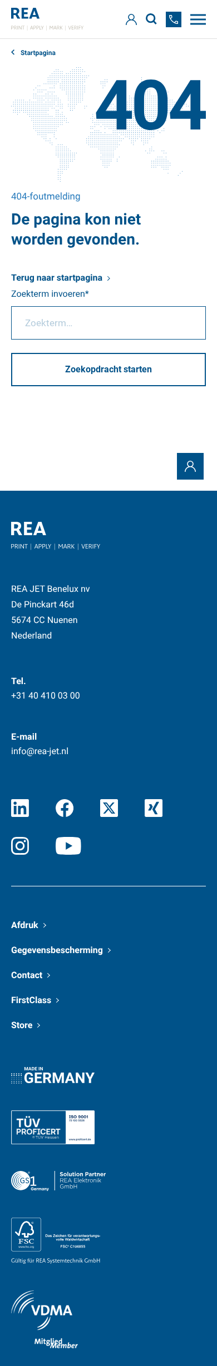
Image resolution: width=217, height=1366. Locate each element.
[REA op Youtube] (68, 846)
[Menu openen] (198, 19)
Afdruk (24, 925)
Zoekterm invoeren (48, 293)
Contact (26, 975)
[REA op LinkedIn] (20, 808)
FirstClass (31, 1000)
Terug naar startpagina (56, 277)
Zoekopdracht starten (108, 369)
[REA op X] (109, 808)
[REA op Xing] (153, 808)
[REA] (47, 19)
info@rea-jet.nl (39, 751)
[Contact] (190, 466)
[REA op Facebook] (64, 808)
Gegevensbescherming (57, 950)
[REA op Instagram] (20, 846)
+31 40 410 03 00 (45, 695)
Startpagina (37, 53)
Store (21, 1025)
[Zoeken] (151, 19)
